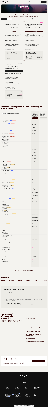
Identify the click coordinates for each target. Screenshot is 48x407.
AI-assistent (7, 388)
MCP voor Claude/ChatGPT (9, 395)
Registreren (44, 1)
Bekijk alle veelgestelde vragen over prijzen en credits (23, 270)
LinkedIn (35, 390)
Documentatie (17, 388)
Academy (16, 387)
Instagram (35, 388)
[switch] (32, 18)
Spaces (6, 387)
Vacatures (26, 390)
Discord (35, 393)
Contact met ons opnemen (37, 361)
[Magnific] (24, 376)
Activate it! (29, 405)
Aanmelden (38, 1)
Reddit (35, 395)
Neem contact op (37, 385)
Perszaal (26, 397)
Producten (7, 385)
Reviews (26, 389)
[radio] (4, 113)
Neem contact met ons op (41, 350)
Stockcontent (7, 393)
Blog (25, 393)
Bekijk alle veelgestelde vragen (14, 321)
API (5, 397)
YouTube (35, 389)
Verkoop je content (27, 396)
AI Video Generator (8, 390)
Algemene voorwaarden (18, 390)
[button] (24, 382)
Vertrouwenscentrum (18, 396)
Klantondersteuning (37, 387)
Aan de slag (17, 385)
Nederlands (24, 382)
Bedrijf (26, 385)
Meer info (38, 304)
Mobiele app (7, 398)
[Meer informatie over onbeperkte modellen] (41, 52)
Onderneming (17, 398)
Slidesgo (26, 395)
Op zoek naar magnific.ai (28, 398)
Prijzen (25, 1)
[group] (6, 19)
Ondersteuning (17, 389)
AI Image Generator (8, 389)
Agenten (7, 396)
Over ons (26, 388)
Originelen (17, 393)
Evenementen (27, 394)
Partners (16, 397)
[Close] (32, 405)
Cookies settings (17, 395)
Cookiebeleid (17, 394)
